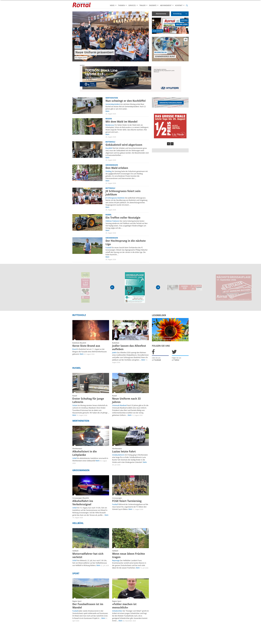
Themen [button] (121, 5)
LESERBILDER (159, 315)
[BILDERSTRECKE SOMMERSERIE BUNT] (170, 49)
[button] (168, 143)
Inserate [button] (153, 5)
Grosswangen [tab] (80, 470)
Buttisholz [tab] (79, 315)
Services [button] (132, 5)
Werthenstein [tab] (80, 421)
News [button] (112, 5)
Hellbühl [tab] (78, 523)
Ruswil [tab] (76, 368)
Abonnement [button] (166, 5)
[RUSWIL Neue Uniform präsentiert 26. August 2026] (110, 36)
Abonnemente (161, 14)
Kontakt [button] (179, 5)
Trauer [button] (142, 5)
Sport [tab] (75, 573)
